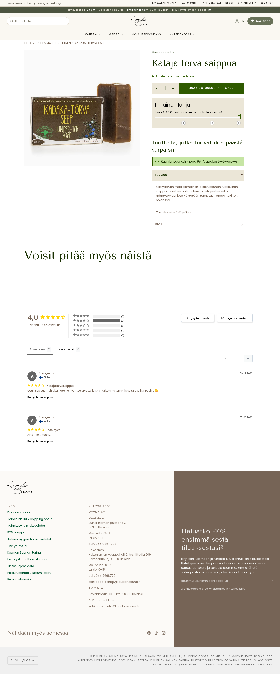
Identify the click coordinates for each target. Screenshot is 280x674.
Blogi (229, 3)
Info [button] (11, 506)
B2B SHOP (267, 3)
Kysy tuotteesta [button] (200, 318)
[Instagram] (164, 633)
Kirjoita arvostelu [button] (237, 318)
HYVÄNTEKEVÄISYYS (146, 34)
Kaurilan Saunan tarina (24, 552)
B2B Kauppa (16, 532)
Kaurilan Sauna (105, 656)
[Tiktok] (156, 633)
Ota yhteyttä (246, 3)
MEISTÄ (114, 34)
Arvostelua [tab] (37, 349)
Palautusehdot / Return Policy (29, 573)
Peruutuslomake (19, 579)
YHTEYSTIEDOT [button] (100, 506)
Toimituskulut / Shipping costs (29, 519)
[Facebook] (149, 633)
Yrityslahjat (212, 3)
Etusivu (30, 43)
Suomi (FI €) (20, 660)
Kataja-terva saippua (40, 397)
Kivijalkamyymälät (165, 3)
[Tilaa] (269, 580)
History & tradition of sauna (27, 559)
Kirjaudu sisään (18, 512)
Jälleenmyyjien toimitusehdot (29, 539)
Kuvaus (161, 175)
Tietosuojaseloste (20, 566)
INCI (158, 224)
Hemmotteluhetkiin (55, 43)
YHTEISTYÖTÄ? (181, 34)
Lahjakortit (190, 3)
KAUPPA (91, 34)
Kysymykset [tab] (66, 349)
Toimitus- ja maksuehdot (26, 526)
